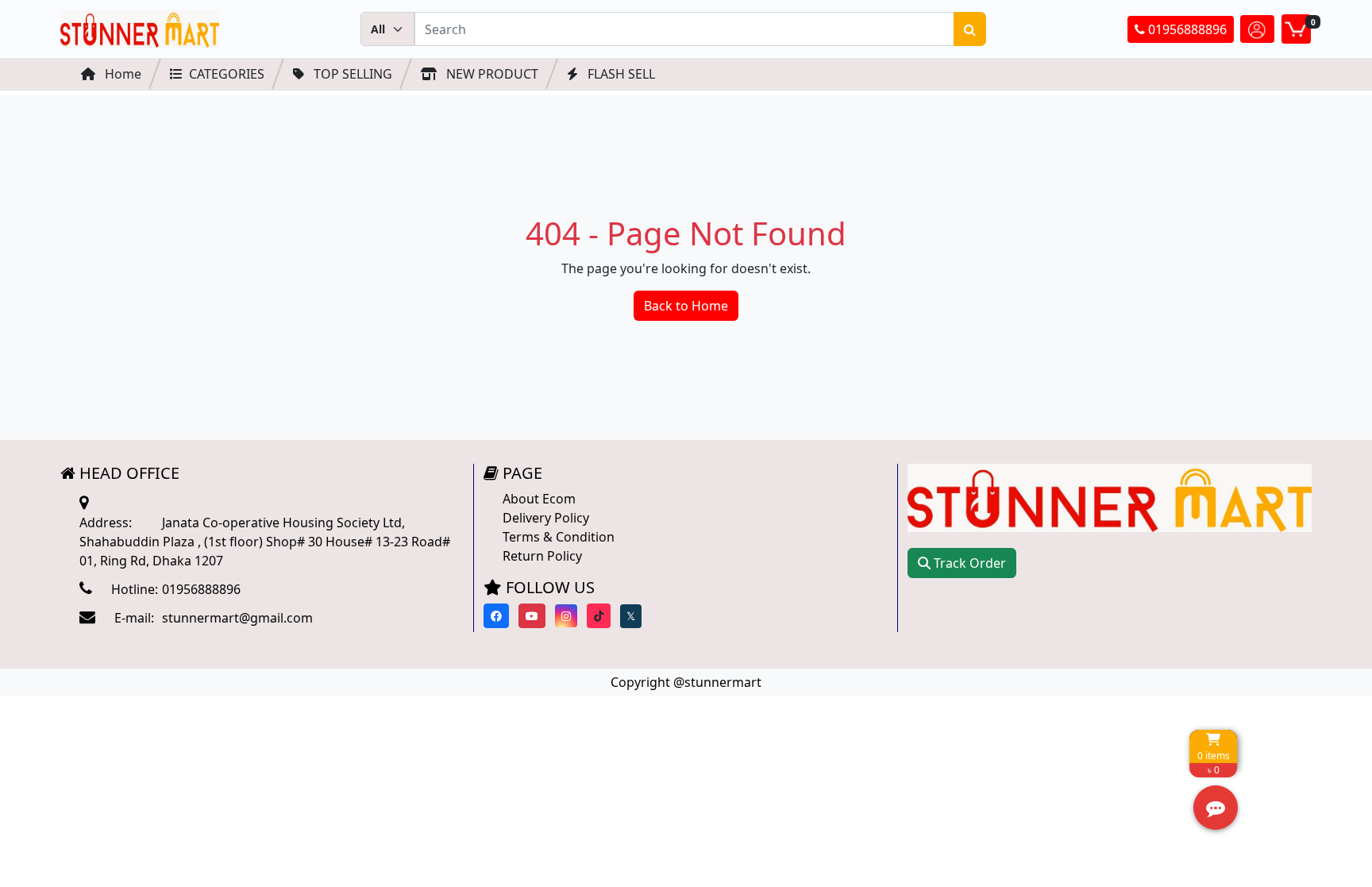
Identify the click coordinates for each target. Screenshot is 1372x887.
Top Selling (351, 74)
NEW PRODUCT (490, 74)
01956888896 (1186, 29)
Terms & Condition (559, 537)
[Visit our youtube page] (531, 616)
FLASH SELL (619, 74)
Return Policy (542, 556)
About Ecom (539, 498)
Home (121, 74)
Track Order (968, 563)
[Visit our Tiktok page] (599, 616)
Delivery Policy (546, 517)
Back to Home (686, 305)
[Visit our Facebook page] (496, 616)
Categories (226, 74)
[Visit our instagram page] (566, 615)
